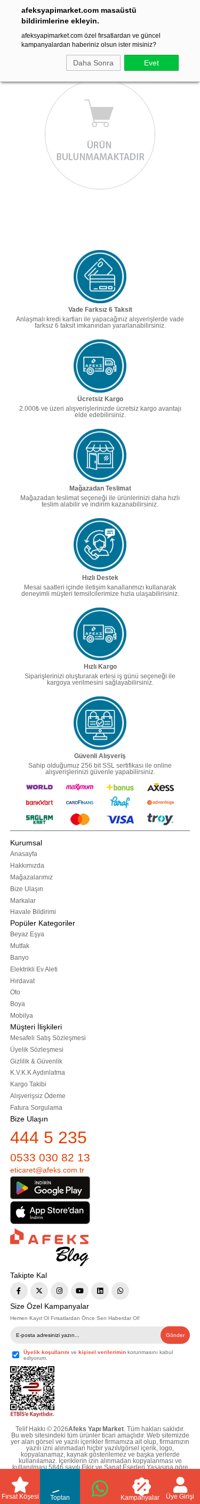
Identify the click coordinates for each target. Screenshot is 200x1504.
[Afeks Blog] (49, 1247)
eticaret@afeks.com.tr (47, 1170)
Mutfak (19, 946)
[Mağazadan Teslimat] (100, 455)
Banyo (19, 957)
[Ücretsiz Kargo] (100, 366)
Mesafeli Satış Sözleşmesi (48, 1038)
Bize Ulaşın (26, 889)
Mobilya (21, 1015)
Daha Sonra (93, 63)
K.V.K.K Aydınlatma (37, 1072)
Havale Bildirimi (33, 912)
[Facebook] (19, 1291)
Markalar (23, 900)
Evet (151, 63)
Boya (17, 1004)
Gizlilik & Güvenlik (36, 1061)
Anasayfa (23, 854)
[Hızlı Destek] (100, 544)
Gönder (175, 1335)
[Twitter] (39, 1291)
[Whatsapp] (120, 1291)
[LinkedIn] (100, 1291)
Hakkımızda (27, 865)
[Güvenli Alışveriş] (100, 723)
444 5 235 (48, 1137)
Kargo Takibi (28, 1084)
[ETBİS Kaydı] (32, 1392)
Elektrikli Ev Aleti (34, 969)
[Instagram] (59, 1291)
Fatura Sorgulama (36, 1107)
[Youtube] (80, 1291)
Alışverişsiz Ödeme (38, 1096)
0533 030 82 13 (50, 1157)
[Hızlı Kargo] (100, 634)
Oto (15, 992)
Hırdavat (22, 981)
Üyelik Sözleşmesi (36, 1049)
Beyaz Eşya (27, 934)
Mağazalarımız (31, 877)
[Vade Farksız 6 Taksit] (100, 276)
